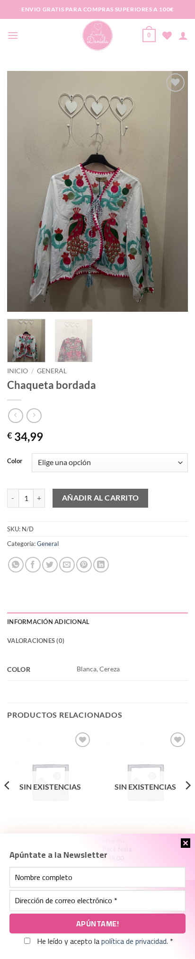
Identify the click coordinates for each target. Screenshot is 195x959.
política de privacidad (134, 941)
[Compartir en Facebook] (33, 564)
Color (14, 461)
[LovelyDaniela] (98, 35)
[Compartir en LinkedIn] (101, 564)
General (52, 371)
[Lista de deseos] (167, 35)
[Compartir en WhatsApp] (16, 564)
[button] (12, 35)
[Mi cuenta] (183, 35)
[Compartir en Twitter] (50, 564)
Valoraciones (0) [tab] (35, 640)
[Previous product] (34, 415)
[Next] (172, 191)
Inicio (17, 371)
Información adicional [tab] (48, 621)
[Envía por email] (67, 564)
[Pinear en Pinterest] (84, 564)
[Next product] (15, 415)
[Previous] (22, 191)
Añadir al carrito (100, 497)
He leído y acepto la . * (104, 941)
